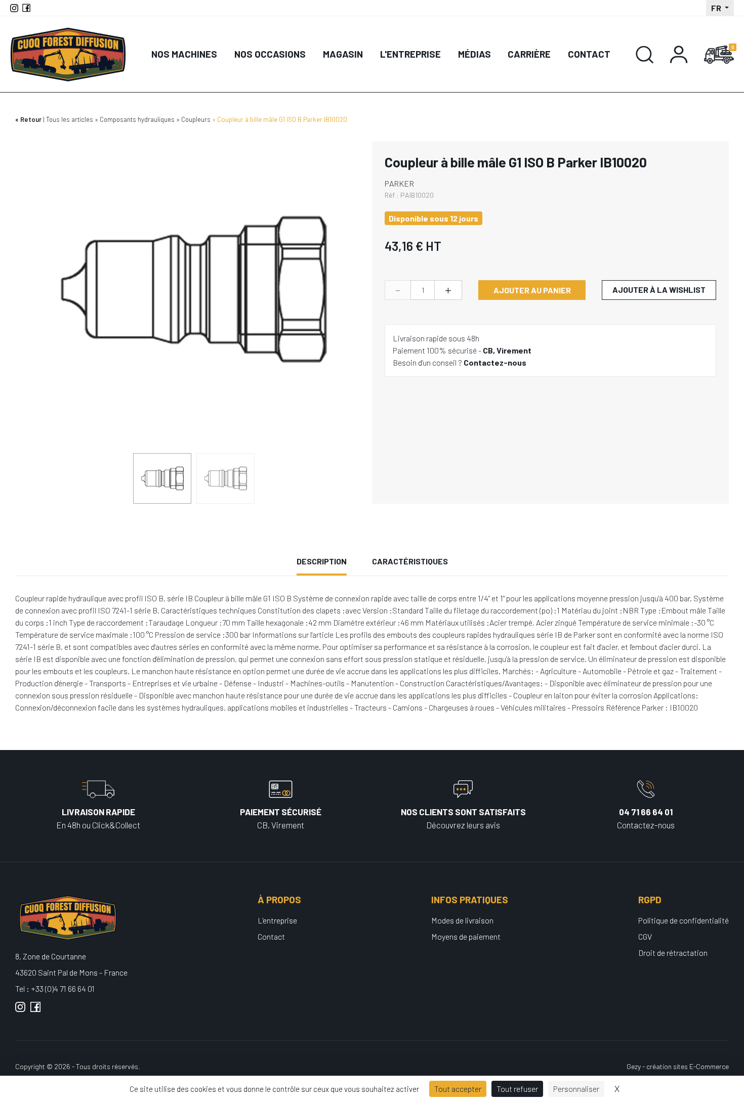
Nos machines (184, 54)
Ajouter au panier (532, 290)
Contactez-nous (495, 362)
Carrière (529, 54)
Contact (589, 54)
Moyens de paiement (466, 936)
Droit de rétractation (673, 952)
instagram (20, 1011)
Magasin (343, 54)
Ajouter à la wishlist (659, 289)
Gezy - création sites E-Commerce (678, 1066)
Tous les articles (69, 119)
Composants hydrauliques (137, 119)
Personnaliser (576, 1088)
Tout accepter (457, 1088)
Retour (31, 119)
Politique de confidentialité (683, 920)
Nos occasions (270, 54)
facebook (35, 1011)
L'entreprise (410, 54)
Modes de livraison (462, 920)
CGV (645, 936)
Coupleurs (196, 119)
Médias (474, 54)
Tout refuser (517, 1088)
